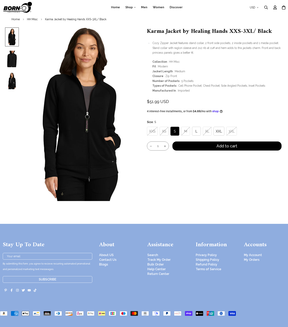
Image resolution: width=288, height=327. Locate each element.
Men (144, 7)
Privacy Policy (206, 255)
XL (207, 131)
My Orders (251, 260)
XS (164, 131)
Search (152, 255)
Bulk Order (155, 264)
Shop (129, 7)
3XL (231, 131)
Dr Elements (25, 324)
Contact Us (107, 260)
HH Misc (32, 19)
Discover (176, 7)
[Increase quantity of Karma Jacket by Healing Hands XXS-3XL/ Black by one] (165, 146)
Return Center (158, 274)
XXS (152, 131)
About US (106, 255)
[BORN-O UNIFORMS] (17, 7)
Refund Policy (206, 264)
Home (115, 7)
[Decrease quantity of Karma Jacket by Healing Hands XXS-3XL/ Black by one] (151, 146)
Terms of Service (208, 269)
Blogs (103, 264)
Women (158, 7)
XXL (219, 131)
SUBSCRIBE (47, 279)
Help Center (156, 269)
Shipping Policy (207, 260)
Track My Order (159, 260)
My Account (253, 255)
